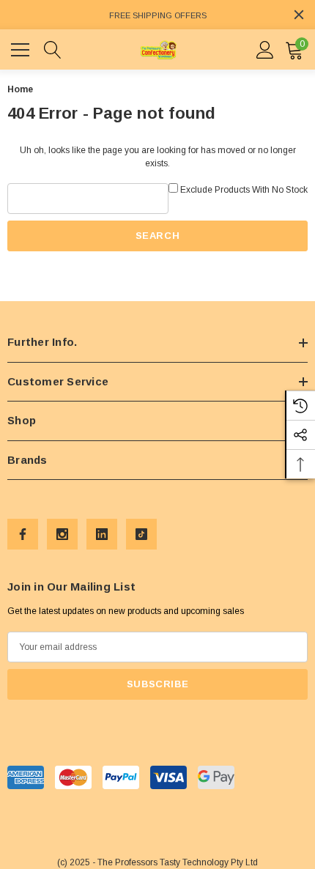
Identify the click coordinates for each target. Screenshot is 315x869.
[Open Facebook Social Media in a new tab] (22, 534)
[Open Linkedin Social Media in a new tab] (101, 534)
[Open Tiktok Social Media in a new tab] (141, 534)
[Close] (298, 14)
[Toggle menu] (22, 48)
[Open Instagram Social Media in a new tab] (62, 534)
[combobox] (87, 198)
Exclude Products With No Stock (244, 190)
